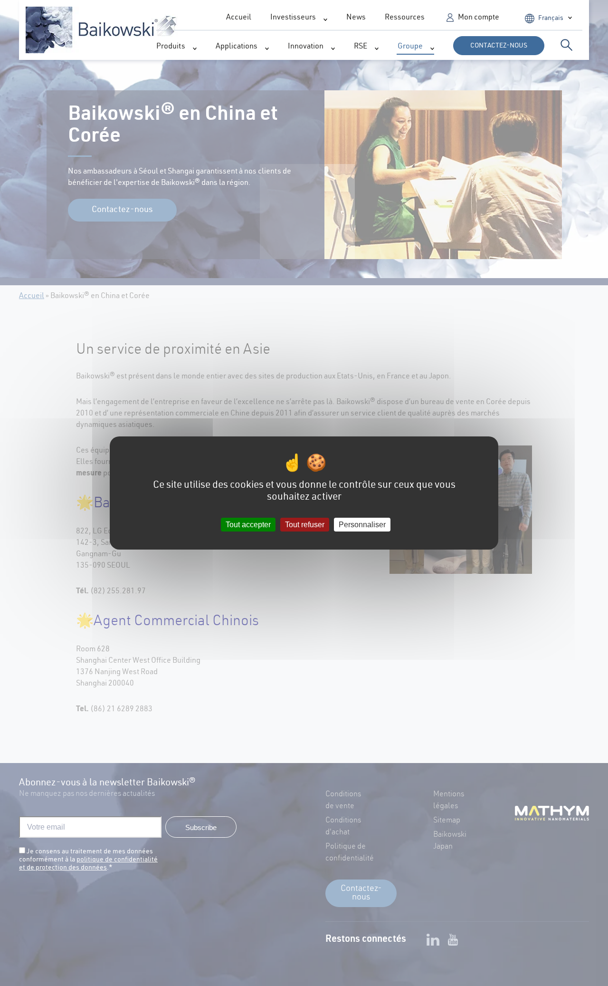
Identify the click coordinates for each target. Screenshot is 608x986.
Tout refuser (304, 525)
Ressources (405, 18)
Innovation (305, 47)
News (356, 18)
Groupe (410, 47)
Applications (236, 47)
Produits (170, 47)
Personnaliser (362, 525)
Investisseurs (293, 18)
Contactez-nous (498, 46)
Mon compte (478, 18)
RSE (360, 47)
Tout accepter (248, 525)
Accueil (238, 18)
